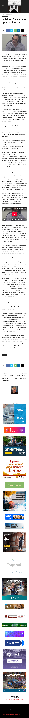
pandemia (13, 356)
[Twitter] (11, 30)
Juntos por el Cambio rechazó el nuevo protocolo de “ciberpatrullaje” (7, 378)
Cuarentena (17, 355)
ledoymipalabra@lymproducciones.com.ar (12, 714)
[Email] (22, 30)
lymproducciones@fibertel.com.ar (14, 699)
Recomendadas (8, 14)
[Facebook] (8, 30)
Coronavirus (10, 355)
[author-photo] (14, 393)
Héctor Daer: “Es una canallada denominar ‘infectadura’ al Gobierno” (21, 377)
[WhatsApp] (15, 30)
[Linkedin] (18, 30)
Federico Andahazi (6, 356)
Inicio (3, 14)
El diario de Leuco (7, 24)
